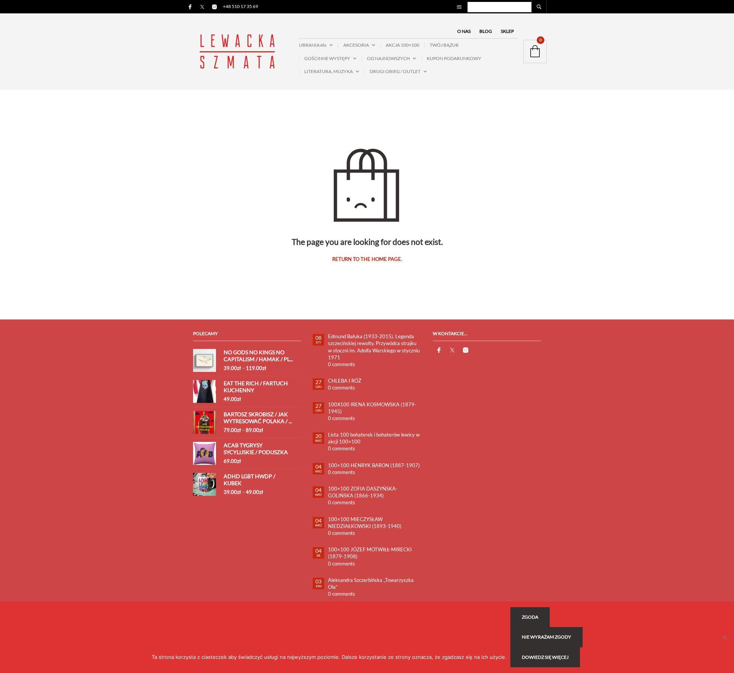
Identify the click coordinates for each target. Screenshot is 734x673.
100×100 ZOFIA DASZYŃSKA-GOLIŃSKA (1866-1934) (363, 492)
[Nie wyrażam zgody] (724, 637)
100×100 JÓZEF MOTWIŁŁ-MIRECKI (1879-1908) (370, 552)
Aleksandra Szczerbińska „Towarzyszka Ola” (371, 583)
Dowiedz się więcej (545, 657)
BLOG (485, 31)
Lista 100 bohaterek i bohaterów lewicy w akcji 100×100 (374, 438)
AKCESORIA (356, 45)
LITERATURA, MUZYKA (328, 71)
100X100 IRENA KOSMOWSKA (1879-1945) (372, 407)
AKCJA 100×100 (402, 45)
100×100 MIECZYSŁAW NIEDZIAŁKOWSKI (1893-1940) (364, 522)
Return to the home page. (367, 259)
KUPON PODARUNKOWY (454, 58)
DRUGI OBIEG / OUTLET (395, 71)
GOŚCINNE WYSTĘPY (327, 58)
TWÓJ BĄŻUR (444, 45)
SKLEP (507, 31)
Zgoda (530, 617)
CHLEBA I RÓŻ (344, 381)
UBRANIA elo (312, 45)
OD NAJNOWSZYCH (388, 58)
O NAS (464, 31)
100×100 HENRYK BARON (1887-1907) (374, 465)
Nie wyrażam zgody (546, 637)
